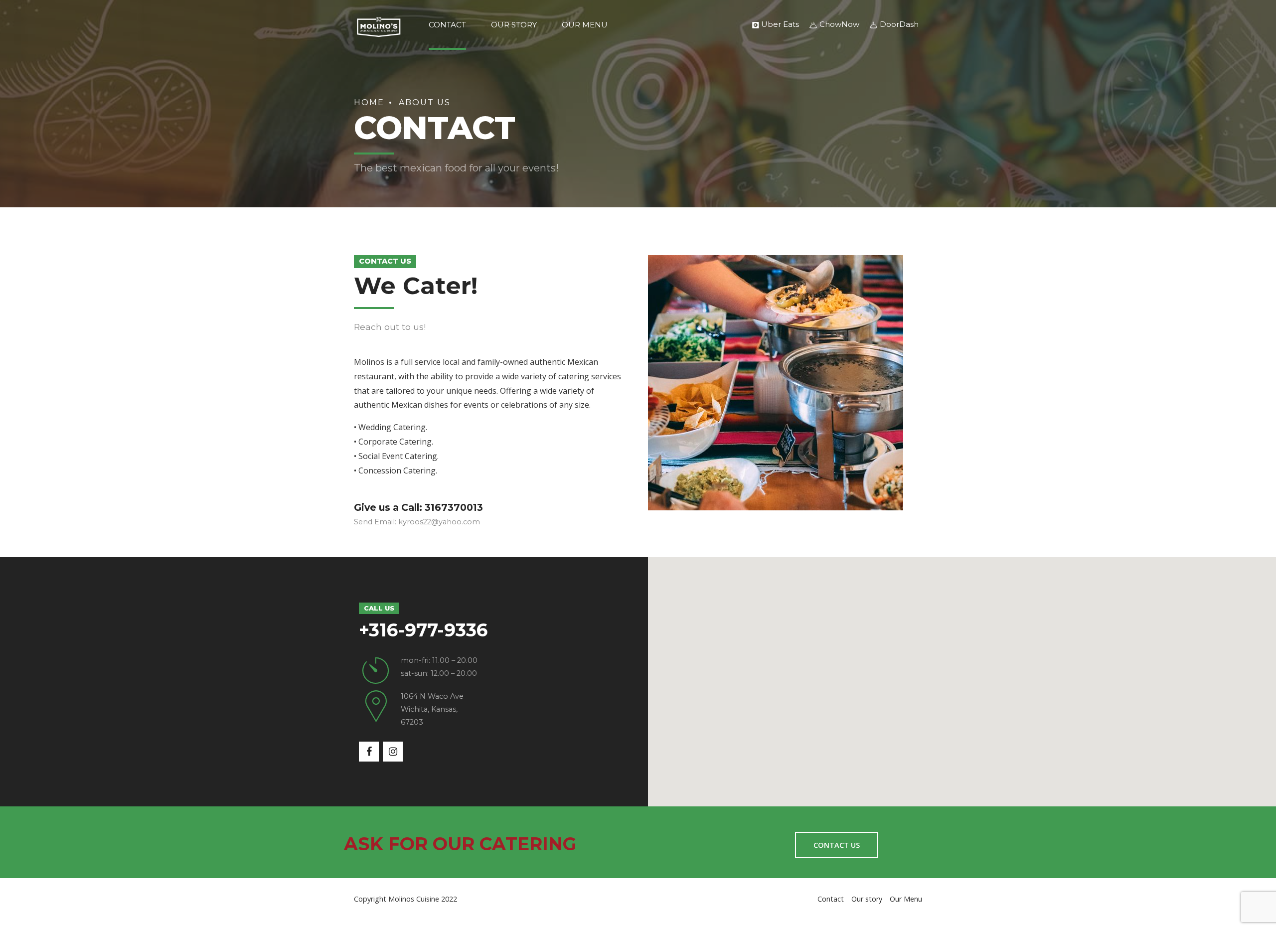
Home (369, 102)
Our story (514, 24)
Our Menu (585, 24)
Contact (447, 24)
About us (425, 102)
